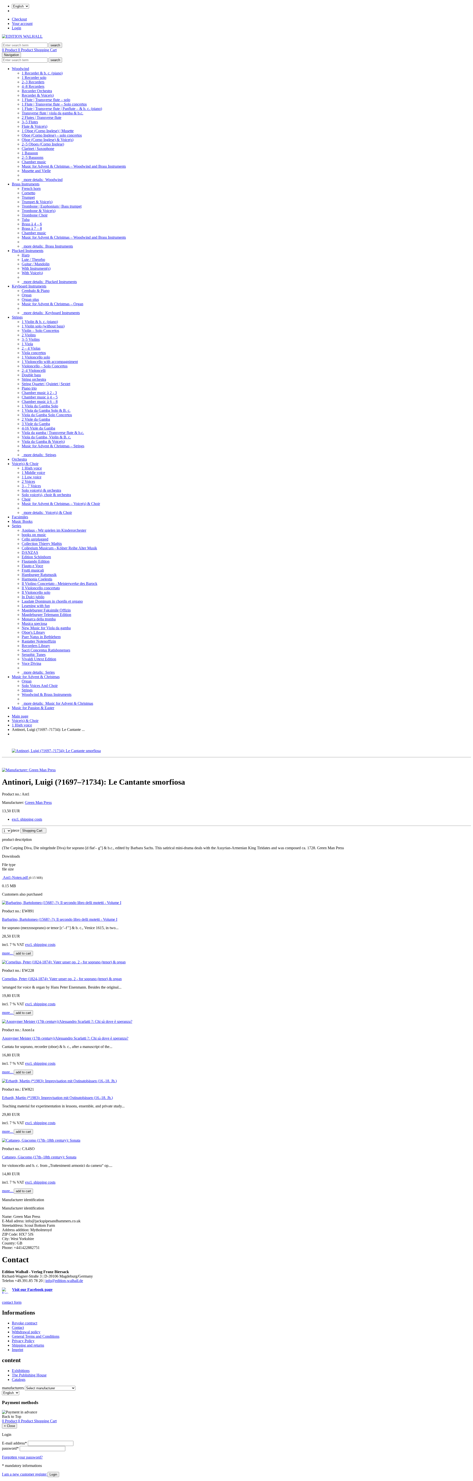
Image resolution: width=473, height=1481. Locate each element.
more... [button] (8, 953)
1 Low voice (31, 477)
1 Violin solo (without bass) (43, 326)
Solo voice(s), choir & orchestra (46, 495)
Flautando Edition (36, 561)
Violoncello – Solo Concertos (45, 366)
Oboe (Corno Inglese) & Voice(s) (47, 140)
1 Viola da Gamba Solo (40, 406)
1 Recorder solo (34, 77)
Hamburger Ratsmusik (39, 575)
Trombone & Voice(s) (38, 211)
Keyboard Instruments (29, 286)
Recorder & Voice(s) (38, 95)
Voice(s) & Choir (25, 464)
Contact (18, 1327)
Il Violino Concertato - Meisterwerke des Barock (59, 583)
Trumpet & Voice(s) (37, 202)
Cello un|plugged (35, 539)
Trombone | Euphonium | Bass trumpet (52, 206)
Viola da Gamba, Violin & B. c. (46, 437)
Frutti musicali (33, 570)
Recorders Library (36, 646)
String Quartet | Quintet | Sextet (46, 384)
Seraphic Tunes (34, 654)
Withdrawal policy (26, 1332)
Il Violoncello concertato (41, 588)
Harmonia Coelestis (37, 579)
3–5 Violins (31, 339)
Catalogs (18, 1379)
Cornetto (28, 193)
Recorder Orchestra (37, 91)
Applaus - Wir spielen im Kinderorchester (54, 530)
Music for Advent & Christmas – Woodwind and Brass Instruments (74, 166)
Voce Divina (31, 663)
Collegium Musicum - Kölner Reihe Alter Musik (59, 548)
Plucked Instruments (27, 251)
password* (10, 1448)
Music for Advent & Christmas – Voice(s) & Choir (61, 504)
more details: (42, 180)
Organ (27, 295)
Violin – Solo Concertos (40, 330)
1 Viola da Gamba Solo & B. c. (46, 410)
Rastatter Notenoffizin (39, 641)
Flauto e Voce (32, 566)
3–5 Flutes (30, 122)
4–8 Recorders (33, 86)
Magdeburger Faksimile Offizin (46, 610)
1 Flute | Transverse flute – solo (46, 100)
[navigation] (11, 1416)
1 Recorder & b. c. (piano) (42, 73)
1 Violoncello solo (36, 357)
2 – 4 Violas (31, 348)
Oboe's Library (33, 632)
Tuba (26, 219)
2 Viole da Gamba (36, 419)
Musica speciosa (34, 623)
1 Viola (27, 344)
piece (15, 830)
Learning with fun (36, 606)
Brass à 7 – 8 (32, 228)
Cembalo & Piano (36, 291)
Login (16, 28)
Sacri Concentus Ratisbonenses (46, 650)
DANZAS (30, 552)
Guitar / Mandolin (36, 264)
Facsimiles (20, 517)
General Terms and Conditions (35, 1336)
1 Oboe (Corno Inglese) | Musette (48, 131)
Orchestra (19, 459)
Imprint (17, 1350)
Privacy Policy (23, 1341)
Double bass (31, 375)
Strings (17, 317)
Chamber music (34, 162)
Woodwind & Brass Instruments (46, 694)
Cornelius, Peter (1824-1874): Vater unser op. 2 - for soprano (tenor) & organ (62, 979)
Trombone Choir (35, 215)
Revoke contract (24, 1323)
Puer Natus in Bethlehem (41, 637)
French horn (31, 188)
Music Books (22, 521)
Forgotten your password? (22, 1457)
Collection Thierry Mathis (42, 544)
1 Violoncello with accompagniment (50, 362)
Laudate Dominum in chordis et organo (52, 601)
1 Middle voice (33, 472)
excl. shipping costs (27, 819)
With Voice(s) (32, 273)
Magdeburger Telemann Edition (46, 615)
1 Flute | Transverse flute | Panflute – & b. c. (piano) (62, 109)
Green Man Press (38, 802)
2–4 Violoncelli (34, 370)
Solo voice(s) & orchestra (41, 490)
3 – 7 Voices (31, 486)
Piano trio (29, 388)
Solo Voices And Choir (40, 686)
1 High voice (32, 468)
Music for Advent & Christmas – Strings (53, 446)
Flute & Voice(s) (34, 126)
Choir (26, 499)
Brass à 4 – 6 (32, 224)
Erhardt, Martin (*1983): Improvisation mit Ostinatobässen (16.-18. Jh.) (57, 1098)
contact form (11, 1302)
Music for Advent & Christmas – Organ (52, 304)
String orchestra (34, 379)
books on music (34, 535)
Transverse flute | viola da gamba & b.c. (52, 113)
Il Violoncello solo (36, 592)
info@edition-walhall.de (64, 1281)
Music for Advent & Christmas (36, 677)
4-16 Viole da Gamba (38, 428)
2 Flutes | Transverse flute (41, 117)
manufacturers (13, 1388)
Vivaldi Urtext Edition (39, 659)
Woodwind (20, 69)
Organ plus (30, 299)
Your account (22, 23)
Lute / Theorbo (33, 259)
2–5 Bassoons (32, 157)
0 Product (10, 50)
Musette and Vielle (36, 171)
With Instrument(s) (36, 268)
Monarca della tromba (39, 619)
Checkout (19, 19)
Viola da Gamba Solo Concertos (47, 415)
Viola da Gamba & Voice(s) (43, 441)
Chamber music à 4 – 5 (40, 397)
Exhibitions (21, 1371)
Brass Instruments (25, 184)
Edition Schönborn (36, 557)
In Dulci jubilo (33, 597)
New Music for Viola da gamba (46, 628)
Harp (26, 255)
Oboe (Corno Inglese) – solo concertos (52, 135)
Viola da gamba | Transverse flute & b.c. (53, 433)
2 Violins (29, 335)
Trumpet (28, 197)
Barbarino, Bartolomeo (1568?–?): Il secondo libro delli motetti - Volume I (59, 919)
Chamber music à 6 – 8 (40, 401)
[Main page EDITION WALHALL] (22, 36)
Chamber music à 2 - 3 (39, 393)
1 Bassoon (30, 153)
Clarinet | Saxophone (38, 148)
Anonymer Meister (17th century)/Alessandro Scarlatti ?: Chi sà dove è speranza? (65, 1038)
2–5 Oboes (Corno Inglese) (43, 144)
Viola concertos (34, 353)
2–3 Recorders (33, 82)
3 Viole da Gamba (36, 424)
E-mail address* (14, 1443)
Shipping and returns (28, 1345)
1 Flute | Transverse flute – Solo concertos (54, 104)
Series (16, 526)
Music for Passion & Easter (33, 708)
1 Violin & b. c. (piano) (40, 322)
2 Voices (28, 481)
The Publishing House (29, 1375)
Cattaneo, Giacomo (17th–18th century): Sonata (39, 1157)
